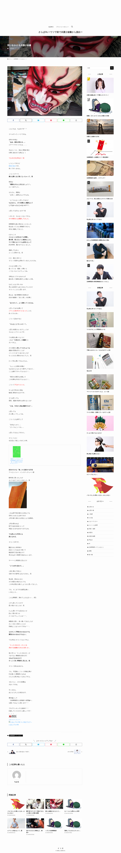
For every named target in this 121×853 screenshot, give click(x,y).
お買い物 (91, 510)
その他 (91, 517)
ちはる (16, 782)
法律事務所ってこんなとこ (15, 48)
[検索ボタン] (72, 27)
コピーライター (93, 521)
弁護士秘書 (92, 536)
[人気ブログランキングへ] (13, 717)
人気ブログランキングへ (14, 719)
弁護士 (91, 532)
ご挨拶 (91, 514)
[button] (13, 120)
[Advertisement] (53, 12)
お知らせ (91, 506)
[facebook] (58, 848)
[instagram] (62, 848)
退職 (90, 551)
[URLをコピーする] (76, 120)
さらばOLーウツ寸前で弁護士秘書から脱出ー (60, 32)
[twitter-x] (60, 848)
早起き (91, 540)
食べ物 (91, 554)
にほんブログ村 (14, 724)
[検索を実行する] (112, 68)
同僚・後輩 (92, 528)
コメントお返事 (93, 525)
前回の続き (12, 166)
